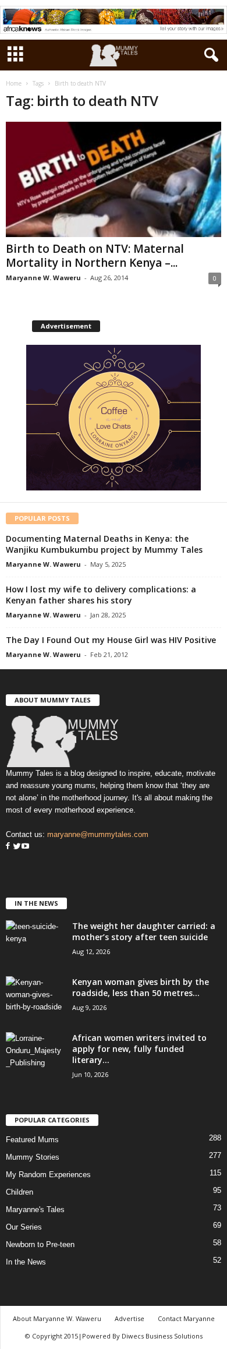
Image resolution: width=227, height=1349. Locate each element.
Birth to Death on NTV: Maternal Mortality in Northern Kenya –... (95, 255)
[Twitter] (16, 846)
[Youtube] (25, 846)
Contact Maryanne (186, 1318)
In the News (26, 1262)
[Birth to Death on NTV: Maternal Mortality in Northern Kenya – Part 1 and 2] (113, 179)
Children (19, 1192)
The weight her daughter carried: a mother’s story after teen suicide (143, 931)
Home (14, 83)
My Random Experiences (48, 1174)
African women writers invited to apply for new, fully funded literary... (139, 1048)
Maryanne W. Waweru (43, 277)
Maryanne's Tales (35, 1209)
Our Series (24, 1227)
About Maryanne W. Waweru (57, 1318)
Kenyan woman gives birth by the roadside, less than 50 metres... (140, 987)
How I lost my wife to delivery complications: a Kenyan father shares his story (101, 595)
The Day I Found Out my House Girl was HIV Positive (111, 639)
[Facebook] (8, 846)
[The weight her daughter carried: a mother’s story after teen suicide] (35, 942)
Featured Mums (32, 1139)
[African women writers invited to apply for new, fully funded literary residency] (35, 1054)
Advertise (129, 1318)
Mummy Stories (32, 1157)
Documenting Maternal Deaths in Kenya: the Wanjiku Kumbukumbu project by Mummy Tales (104, 544)
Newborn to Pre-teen (40, 1244)
